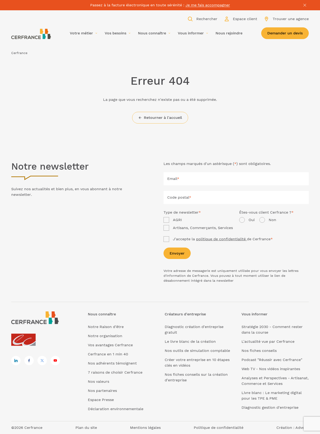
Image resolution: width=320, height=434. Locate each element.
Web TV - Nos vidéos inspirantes (271, 369)
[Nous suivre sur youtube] (55, 360)
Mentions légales (145, 427)
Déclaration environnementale (115, 409)
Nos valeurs (98, 381)
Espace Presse (101, 400)
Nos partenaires (102, 390)
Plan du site (86, 427)
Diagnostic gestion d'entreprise (270, 407)
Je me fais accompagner (208, 5)
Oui (252, 220)
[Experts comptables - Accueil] (24, 340)
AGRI (177, 220)
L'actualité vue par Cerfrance (268, 341)
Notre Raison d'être (106, 327)
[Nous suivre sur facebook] (29, 360)
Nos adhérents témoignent (112, 363)
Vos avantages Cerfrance (110, 345)
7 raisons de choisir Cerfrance (115, 372)
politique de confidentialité (221, 239)
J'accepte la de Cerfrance (223, 239)
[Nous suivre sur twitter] (42, 360)
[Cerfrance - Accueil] (31, 34)
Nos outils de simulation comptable (197, 350)
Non (272, 220)
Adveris (302, 427)
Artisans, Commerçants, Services (203, 228)
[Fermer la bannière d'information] (305, 5)
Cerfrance (19, 53)
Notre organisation (105, 336)
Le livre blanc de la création (190, 341)
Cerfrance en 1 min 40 (108, 354)
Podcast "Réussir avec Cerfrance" (272, 359)
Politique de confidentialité (218, 427)
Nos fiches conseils (259, 350)
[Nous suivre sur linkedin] (16, 360)
